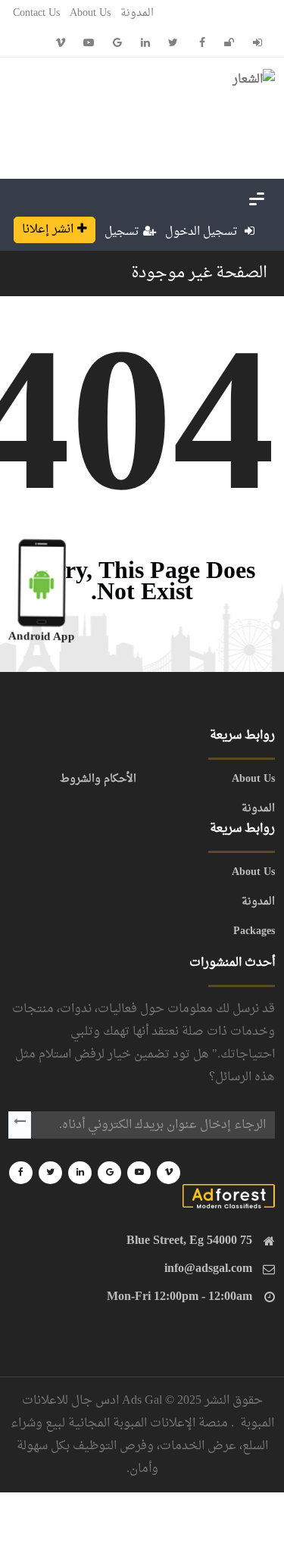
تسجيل (122, 232)
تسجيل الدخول (203, 232)
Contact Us (36, 13)
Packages (254, 932)
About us (90, 13)
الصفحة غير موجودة (199, 273)
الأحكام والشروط (98, 779)
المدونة (137, 13)
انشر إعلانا (47, 229)
